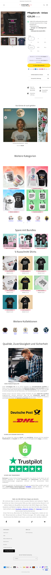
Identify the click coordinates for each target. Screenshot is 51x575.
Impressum (5, 532)
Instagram (25, 509)
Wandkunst (5, 332)
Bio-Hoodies (20, 220)
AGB (4, 535)
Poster (15, 334)
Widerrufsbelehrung (7, 538)
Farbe (29, 44)
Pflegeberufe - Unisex (37, 12)
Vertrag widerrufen (9, 550)
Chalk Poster (25, 332)
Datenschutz (6, 541)
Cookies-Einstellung (7, 547)
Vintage (15, 332)
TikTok (31, 509)
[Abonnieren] (35, 558)
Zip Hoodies (37, 220)
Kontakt (5, 544)
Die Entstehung (29, 532)
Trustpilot (28, 486)
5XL (46, 220)
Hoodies (28, 220)
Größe (29, 36)
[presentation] (5, 219)
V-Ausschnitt (11, 220)
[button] (4, 5)
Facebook (18, 509)
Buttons (46, 332)
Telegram (39, 509)
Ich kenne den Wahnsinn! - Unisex (20, 143)
